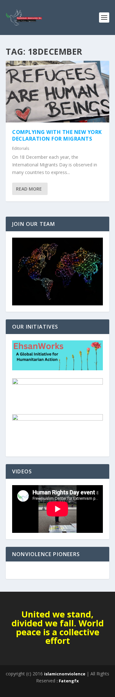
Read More (29, 189)
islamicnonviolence (64, 674)
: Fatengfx (68, 681)
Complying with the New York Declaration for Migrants (57, 135)
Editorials (20, 148)
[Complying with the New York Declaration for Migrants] (57, 91)
